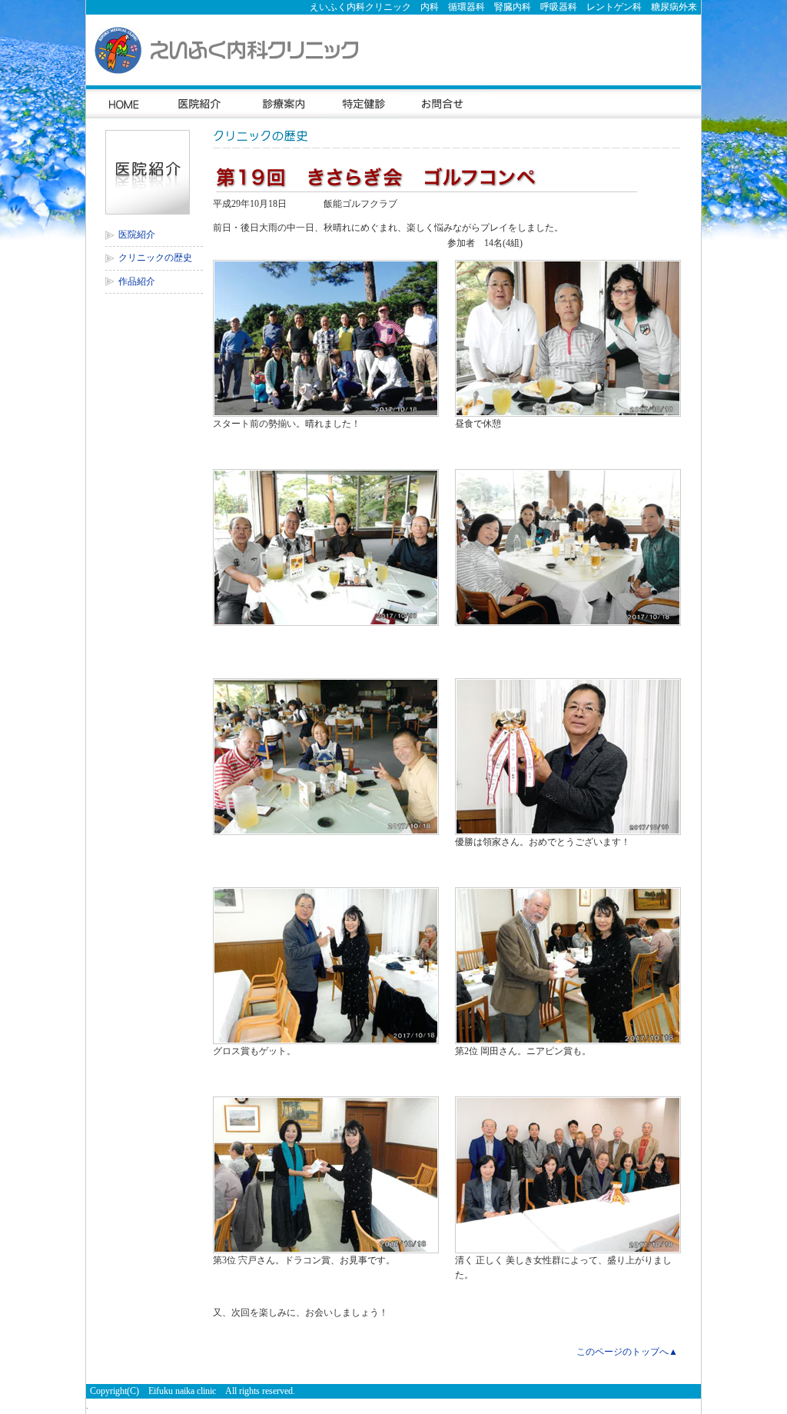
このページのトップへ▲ (627, 1351)
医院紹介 (201, 101)
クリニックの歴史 (155, 257)
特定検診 (362, 101)
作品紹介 (136, 281)
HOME (123, 101)
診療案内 (282, 101)
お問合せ (445, 101)
